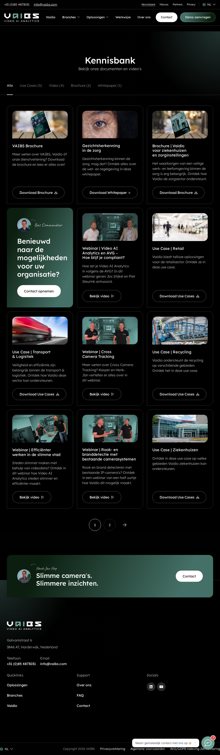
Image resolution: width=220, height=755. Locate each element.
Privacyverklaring (112, 749)
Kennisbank (148, 4)
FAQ (80, 695)
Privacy (191, 4)
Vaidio (50, 17)
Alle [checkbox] (10, 85)
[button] (209, 4)
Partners (178, 4)
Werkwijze (123, 17)
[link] (95, 525)
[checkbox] (31, 89)
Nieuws (164, 4)
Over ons (144, 17)
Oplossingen (95, 18)
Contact (83, 705)
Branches (69, 18)
